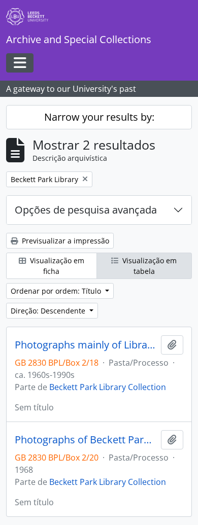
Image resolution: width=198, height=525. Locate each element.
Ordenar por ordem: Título (57, 291)
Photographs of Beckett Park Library (86, 440)
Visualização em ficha (56, 266)
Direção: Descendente (49, 311)
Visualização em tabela (148, 266)
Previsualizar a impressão (64, 241)
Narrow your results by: (99, 117)
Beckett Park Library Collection (107, 387)
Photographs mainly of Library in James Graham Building (86, 345)
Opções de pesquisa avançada (86, 210)
